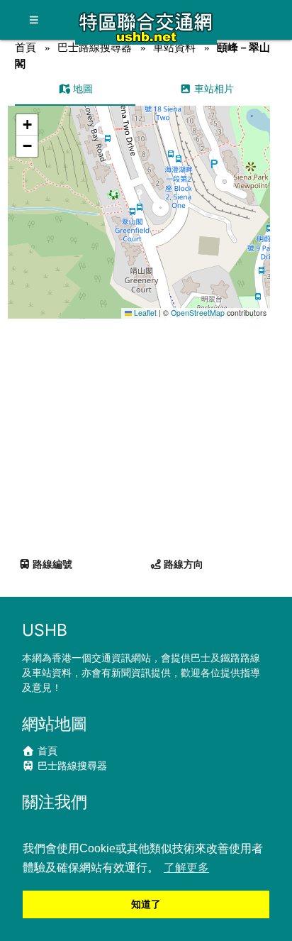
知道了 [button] (146, 904)
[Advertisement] (146, 432)
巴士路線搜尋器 (94, 47)
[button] (140, 198)
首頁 (25, 47)
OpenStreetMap (198, 312)
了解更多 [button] (186, 868)
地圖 (81, 88)
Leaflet (144, 312)
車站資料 (174, 47)
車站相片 (212, 88)
